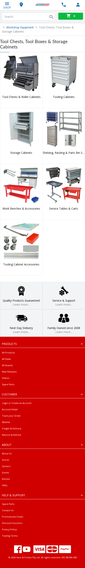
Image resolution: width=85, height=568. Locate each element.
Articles (6, 478)
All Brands (7, 365)
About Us (7, 453)
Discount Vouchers (12, 523)
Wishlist (6, 422)
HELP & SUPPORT (13, 495)
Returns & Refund (11, 434)
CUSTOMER (9, 394)
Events (5, 472)
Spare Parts (8, 384)
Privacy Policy (9, 529)
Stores (5, 459)
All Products (8, 352)
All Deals (6, 358)
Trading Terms (10, 535)
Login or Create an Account (16, 403)
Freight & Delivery (11, 428)
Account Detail (10, 409)
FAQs (4, 485)
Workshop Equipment (20, 27)
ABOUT (6, 445)
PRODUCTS (9, 344)
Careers (6, 466)
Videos (5, 377)
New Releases (9, 371)
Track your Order (11, 415)
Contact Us (7, 510)
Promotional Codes (12, 516)
